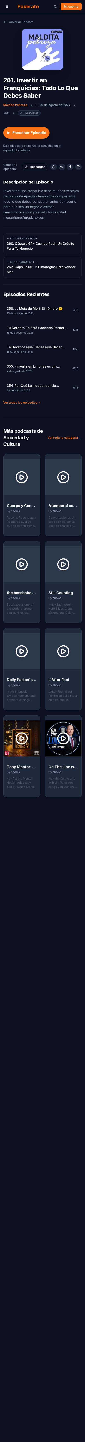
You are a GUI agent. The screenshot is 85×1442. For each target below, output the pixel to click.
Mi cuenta (71, 6)
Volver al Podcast (20, 22)
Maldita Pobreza (15, 105)
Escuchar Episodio (29, 133)
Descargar (37, 167)
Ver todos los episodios (20, 402)
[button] (29, 113)
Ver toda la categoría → (65, 437)
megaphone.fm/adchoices (23, 217)
